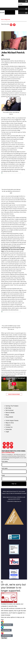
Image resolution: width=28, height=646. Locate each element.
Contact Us (9, 427)
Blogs (7, 415)
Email (3, 475)
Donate (2, 12)
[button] (11, 25)
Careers (8, 425)
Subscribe (9, 429)
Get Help (8, 408)
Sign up (14, 483)
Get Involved (9, 410)
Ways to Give (10, 423)
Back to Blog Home (5, 19)
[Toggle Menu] (26, 1)
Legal (7, 431)
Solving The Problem (12, 406)
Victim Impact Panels (12, 420)
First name (5, 461)
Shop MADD (9, 417)
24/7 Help (10, 12)
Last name (4, 468)
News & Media (10, 412)
